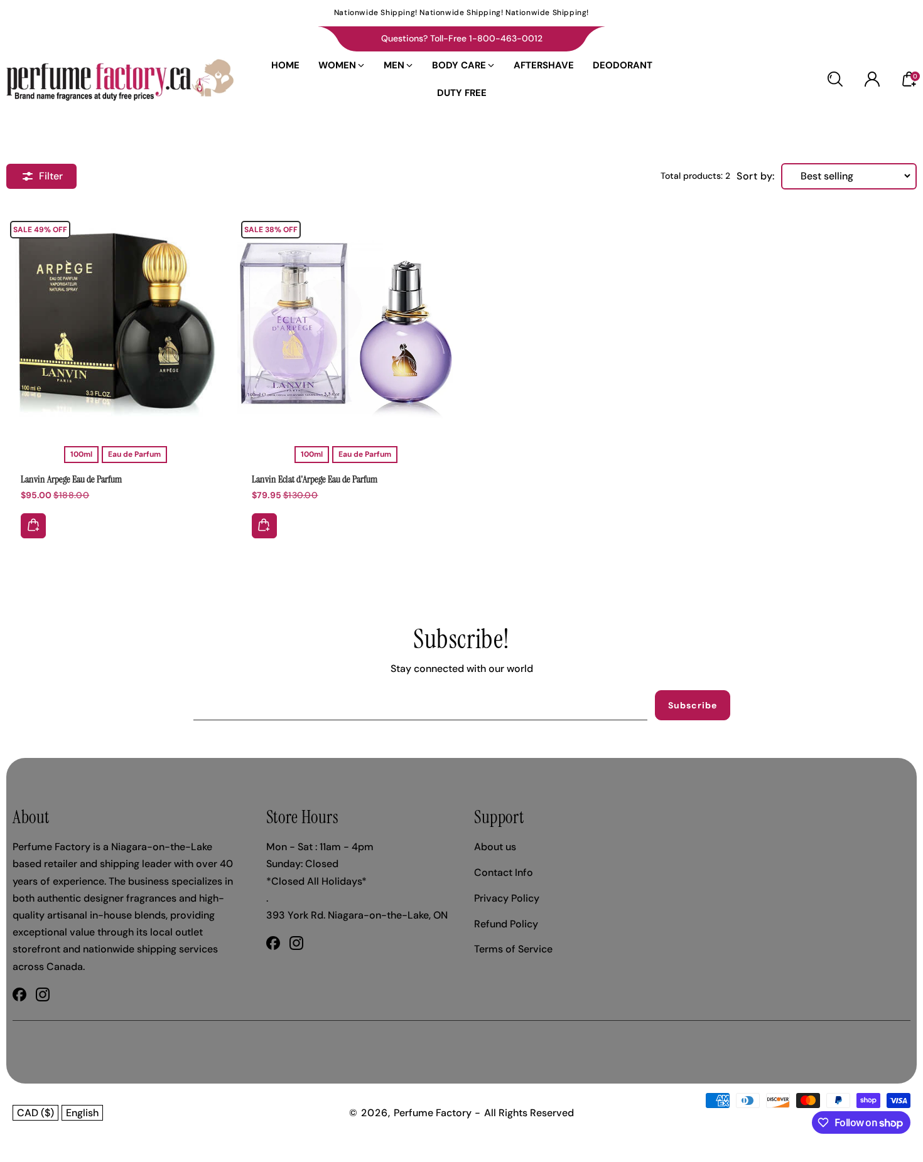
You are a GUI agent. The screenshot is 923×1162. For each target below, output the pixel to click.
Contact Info (503, 872)
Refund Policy (506, 923)
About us (495, 846)
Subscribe (692, 705)
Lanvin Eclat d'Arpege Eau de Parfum (314, 479)
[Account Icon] (872, 79)
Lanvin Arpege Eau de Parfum (115, 320)
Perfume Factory (433, 1112)
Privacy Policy (506, 898)
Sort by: (756, 176)
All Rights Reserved (529, 1112)
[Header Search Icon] (835, 79)
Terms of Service (513, 949)
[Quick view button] (33, 526)
